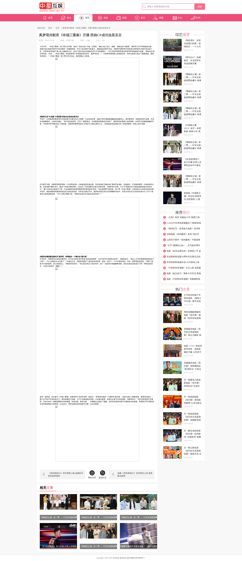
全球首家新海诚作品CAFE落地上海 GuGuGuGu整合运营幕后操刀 (181, 263)
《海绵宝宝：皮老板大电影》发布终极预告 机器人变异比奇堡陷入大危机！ (181, 229)
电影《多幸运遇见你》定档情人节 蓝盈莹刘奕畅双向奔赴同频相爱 (182, 252)
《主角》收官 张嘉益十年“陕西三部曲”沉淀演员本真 (181, 218)
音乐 (143, 18)
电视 (124, 18)
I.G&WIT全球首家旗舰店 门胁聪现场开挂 (182, 224)
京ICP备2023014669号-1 (136, 558)
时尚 (198, 18)
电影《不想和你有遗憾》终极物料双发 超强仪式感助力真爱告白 (181, 280)
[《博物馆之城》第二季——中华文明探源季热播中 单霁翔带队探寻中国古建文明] (58, 502)
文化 (180, 18)
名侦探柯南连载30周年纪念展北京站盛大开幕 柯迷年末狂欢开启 (181, 257)
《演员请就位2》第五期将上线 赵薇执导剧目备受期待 (65, 474)
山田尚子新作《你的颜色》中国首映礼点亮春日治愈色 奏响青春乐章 (181, 241)
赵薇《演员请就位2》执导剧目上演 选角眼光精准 (134, 474)
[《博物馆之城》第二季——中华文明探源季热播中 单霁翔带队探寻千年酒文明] (98, 502)
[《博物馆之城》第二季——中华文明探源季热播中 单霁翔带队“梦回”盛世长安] (98, 531)
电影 (106, 18)
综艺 (87, 18)
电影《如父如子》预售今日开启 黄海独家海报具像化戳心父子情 (182, 274)
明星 (161, 18)
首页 (50, 18)
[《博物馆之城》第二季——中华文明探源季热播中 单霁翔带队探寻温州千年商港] (138, 502)
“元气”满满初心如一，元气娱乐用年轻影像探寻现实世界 (181, 246)
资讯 (69, 18)
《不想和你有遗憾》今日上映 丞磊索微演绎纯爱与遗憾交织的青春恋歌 (182, 269)
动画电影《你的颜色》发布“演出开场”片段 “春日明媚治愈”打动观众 (181, 235)
